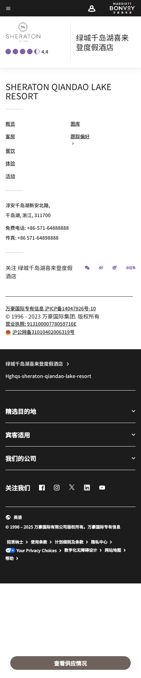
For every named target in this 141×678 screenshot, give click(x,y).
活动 (10, 175)
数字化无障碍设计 (80, 550)
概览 (10, 123)
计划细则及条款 (69, 542)
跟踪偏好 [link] (80, 136)
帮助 (9, 558)
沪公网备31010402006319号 (43, 331)
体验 (10, 163)
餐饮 (10, 150)
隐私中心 (99, 542)
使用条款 (39, 542)
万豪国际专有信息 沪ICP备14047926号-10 (50, 308)
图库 (75, 123)
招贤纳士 (15, 542)
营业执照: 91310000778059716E (40, 323)
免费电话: (37, 227)
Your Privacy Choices (36, 550)
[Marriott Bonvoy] (118, 8)
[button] (91, 8)
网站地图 (113, 550)
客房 (10, 136)
